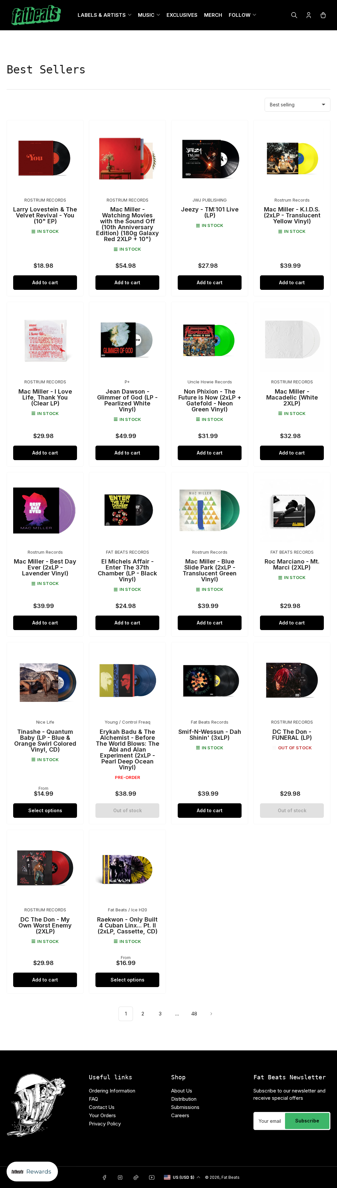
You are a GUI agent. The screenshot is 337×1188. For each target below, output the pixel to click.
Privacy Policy (119, 684)
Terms (148, 684)
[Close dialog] (234, 499)
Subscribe (168, 642)
